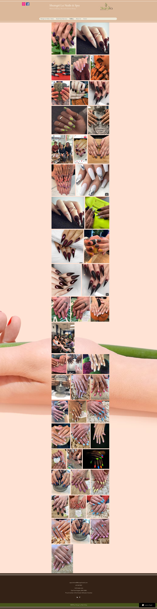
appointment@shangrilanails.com (79, 582)
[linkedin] (77, 597)
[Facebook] (27, 4)
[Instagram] (23, 4)
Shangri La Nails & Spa (64, 5)
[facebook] (80, 597)
